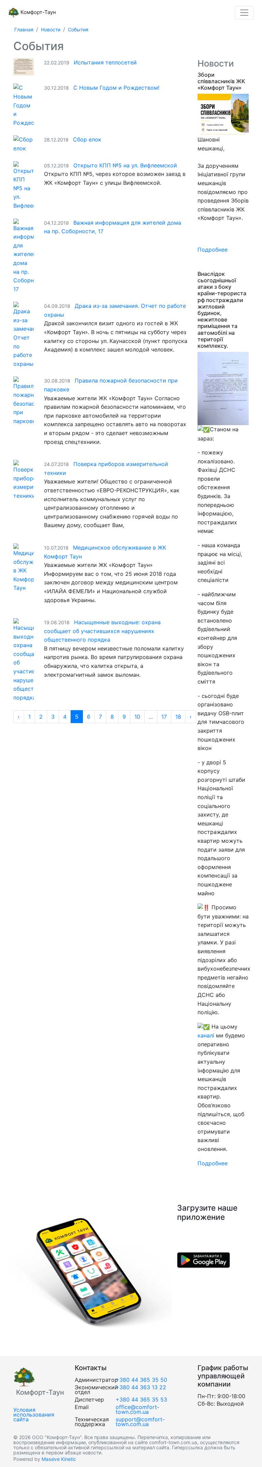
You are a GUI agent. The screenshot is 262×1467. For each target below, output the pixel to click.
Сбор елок (87, 139)
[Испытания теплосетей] (23, 66)
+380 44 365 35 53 (141, 1399)
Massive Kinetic (59, 1459)
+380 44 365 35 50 (141, 1379)
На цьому (223, 1026)
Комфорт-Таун (37, 12)
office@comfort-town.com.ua (137, 1409)
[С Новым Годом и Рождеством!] (23, 105)
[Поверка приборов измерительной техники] (23, 479)
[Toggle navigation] (244, 12)
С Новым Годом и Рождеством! (116, 87)
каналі (207, 1035)
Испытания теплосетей (105, 62)
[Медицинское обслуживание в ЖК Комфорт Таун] (23, 567)
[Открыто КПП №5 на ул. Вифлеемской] (23, 185)
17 (164, 716)
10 (137, 716)
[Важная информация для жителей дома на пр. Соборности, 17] (23, 255)
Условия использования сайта (33, 1414)
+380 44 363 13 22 (141, 1387)
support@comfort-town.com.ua (140, 1421)
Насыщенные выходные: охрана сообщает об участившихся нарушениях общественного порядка (102, 631)
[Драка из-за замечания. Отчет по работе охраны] (23, 334)
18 (178, 716)
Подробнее (213, 249)
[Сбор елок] (23, 143)
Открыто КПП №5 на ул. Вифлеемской (125, 165)
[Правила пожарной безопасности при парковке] (23, 400)
